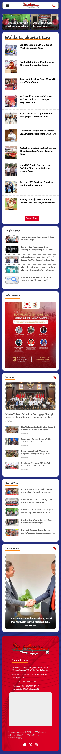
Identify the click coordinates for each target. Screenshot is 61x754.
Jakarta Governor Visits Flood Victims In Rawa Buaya (37, 238)
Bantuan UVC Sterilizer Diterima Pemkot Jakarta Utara (36, 184)
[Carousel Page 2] (30, 625)
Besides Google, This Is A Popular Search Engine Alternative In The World (36, 279)
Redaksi (19, 735)
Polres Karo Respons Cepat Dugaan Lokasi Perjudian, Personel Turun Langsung (16, 24)
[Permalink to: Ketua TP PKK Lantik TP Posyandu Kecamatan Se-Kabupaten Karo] (12, 502)
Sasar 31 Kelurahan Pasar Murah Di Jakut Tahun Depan (38, 80)
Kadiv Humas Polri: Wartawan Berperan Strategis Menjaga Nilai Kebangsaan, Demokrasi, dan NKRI (36, 452)
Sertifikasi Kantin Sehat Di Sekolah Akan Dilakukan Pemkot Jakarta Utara (38, 151)
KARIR (10, 735)
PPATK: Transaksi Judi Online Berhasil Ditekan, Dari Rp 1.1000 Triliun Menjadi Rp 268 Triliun (38, 428)
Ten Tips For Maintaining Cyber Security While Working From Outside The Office (38, 248)
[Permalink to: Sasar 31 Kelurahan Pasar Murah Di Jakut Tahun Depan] (11, 83)
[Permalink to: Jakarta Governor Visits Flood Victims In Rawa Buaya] (12, 239)
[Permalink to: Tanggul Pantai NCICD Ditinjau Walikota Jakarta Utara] (11, 49)
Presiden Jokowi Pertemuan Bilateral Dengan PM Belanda (31, 620)
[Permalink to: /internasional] (54, 549)
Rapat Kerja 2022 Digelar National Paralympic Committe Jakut (37, 115)
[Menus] (7, 5)
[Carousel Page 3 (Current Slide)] (34, 625)
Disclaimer (31, 735)
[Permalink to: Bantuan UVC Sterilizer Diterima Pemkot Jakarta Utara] (11, 186)
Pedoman (39, 732)
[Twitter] (30, 745)
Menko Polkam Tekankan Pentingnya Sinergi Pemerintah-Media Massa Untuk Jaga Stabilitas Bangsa (30, 416)
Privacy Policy (15, 738)
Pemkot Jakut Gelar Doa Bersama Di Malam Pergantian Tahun (37, 63)
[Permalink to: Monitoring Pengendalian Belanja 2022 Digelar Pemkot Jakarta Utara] (11, 135)
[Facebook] (25, 745)
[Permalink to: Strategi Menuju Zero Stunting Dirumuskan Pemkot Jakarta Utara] (11, 204)
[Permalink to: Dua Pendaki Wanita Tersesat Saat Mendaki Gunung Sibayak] (12, 522)
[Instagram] (36, 745)
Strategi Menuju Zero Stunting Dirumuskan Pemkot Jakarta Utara (37, 201)
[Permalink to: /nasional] (54, 378)
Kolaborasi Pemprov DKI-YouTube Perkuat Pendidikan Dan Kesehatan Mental (36, 464)
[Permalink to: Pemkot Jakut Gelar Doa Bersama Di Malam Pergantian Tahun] (11, 66)
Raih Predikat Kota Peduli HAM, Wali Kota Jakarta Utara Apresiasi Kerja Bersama (37, 99)
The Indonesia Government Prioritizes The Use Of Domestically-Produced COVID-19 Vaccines (38, 268)
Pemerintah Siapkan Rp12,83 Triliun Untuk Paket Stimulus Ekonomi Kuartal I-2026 (36, 440)
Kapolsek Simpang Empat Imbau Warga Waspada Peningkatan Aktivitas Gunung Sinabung (38, 531)
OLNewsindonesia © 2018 (20, 732)
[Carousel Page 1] (26, 625)
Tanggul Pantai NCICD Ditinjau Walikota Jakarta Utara (36, 46)
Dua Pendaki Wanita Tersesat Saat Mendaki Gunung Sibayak (43, 24)
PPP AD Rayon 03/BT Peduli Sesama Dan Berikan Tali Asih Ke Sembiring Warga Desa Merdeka (37, 491)
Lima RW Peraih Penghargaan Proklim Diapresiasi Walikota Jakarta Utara (35, 168)
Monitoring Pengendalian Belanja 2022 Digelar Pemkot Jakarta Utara (38, 132)
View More (31, 218)
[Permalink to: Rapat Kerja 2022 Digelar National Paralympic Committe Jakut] (11, 118)
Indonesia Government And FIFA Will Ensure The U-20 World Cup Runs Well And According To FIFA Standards (38, 258)
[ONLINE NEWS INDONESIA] (31, 5)
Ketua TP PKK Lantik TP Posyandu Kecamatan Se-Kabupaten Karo (36, 500)
